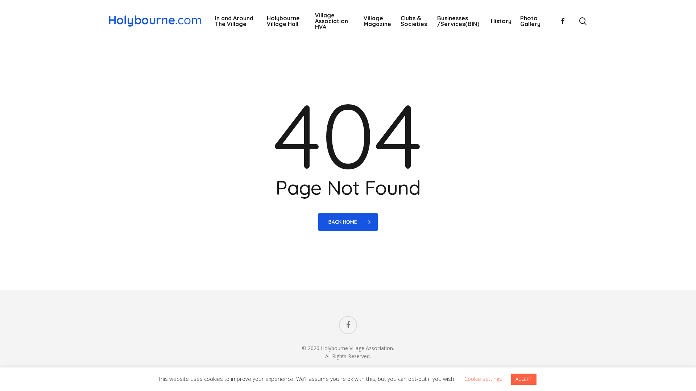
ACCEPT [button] (523, 379)
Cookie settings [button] (483, 378)
